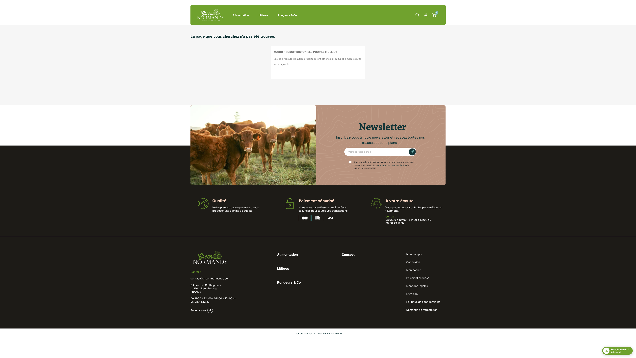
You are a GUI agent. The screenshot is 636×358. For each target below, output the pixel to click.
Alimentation (241, 15)
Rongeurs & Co (287, 15)
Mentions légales (417, 286)
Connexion (413, 262)
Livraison (412, 294)
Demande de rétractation (422, 309)
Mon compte (414, 254)
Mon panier (413, 270)
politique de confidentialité (392, 165)
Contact (390, 216)
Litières (263, 15)
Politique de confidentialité (423, 301)
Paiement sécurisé (417, 278)
